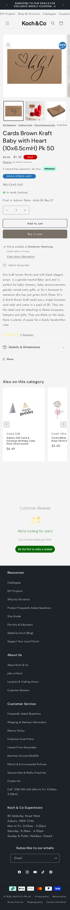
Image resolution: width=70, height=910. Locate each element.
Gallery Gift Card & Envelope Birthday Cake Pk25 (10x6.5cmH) (21, 440)
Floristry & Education (20, 624)
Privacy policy (42, 896)
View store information (21, 256)
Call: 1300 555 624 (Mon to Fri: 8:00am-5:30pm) (32, 791)
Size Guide (14, 616)
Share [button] (10, 359)
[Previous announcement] (7, 5)
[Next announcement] (63, 5)
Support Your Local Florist (23, 641)
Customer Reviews (18, 690)
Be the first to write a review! (35, 549)
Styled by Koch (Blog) (20, 633)
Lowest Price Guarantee (21, 747)
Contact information (56, 902)
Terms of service (15, 902)
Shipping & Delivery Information (26, 722)
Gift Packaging (9, 125)
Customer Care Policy (20, 739)
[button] (7, 23)
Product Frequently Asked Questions (29, 608)
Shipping (7, 162)
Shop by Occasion (18, 599)
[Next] (63, 424)
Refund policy (59, 896)
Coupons (64, 14)
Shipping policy (35, 902)
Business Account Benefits (23, 756)
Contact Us (14, 781)
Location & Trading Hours (22, 682)
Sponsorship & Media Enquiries (26, 772)
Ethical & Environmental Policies (26, 764)
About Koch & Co (18, 665)
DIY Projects (7, 14)
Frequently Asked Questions (24, 714)
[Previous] (6, 424)
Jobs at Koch (14, 673)
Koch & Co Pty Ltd (22, 896)
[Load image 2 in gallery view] (35, 111)
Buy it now (35, 234)
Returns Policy (15, 730)
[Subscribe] (55, 858)
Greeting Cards (25, 125)
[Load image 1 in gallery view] (13, 111)
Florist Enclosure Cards (45, 125)
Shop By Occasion (29, 14)
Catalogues (49, 14)
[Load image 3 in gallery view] (56, 111)
